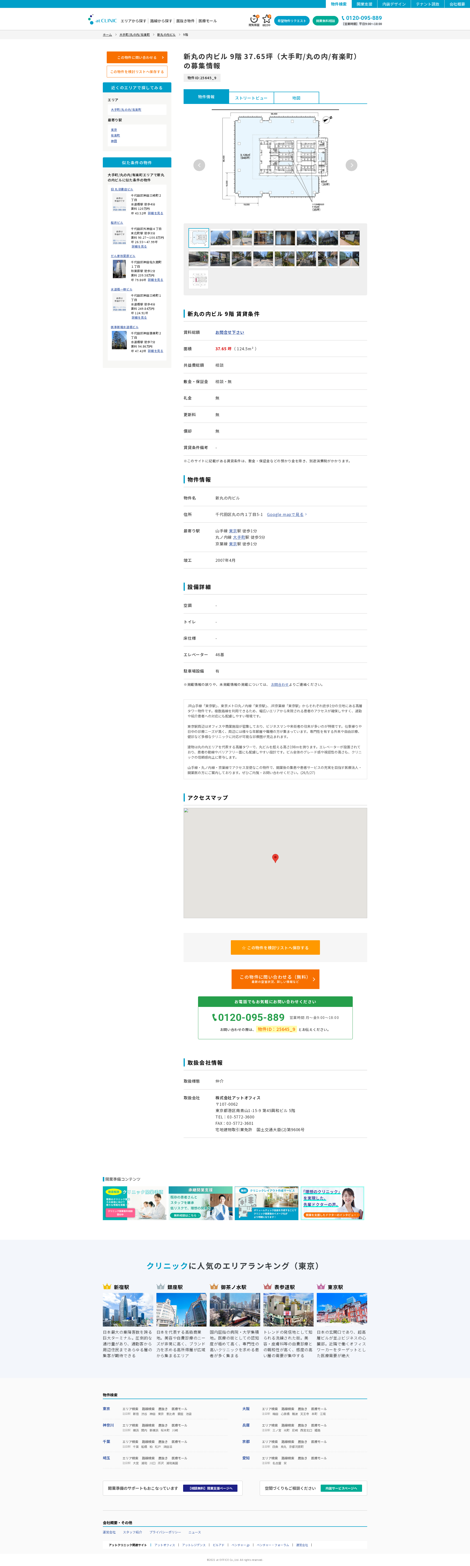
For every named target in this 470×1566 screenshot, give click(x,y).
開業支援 (364, 4)
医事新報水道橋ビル (125, 327)
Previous (199, 165)
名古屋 (276, 1463)
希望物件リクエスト (292, 20)
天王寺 (304, 1413)
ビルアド (218, 1544)
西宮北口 (306, 1430)
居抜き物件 (185, 20)
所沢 (161, 1463)
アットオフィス (164, 1544)
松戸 (158, 1446)
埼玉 (106, 1458)
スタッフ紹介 (132, 1532)
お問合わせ (280, 684)
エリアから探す (133, 20)
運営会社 (109, 1532)
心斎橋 (285, 1413)
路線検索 (148, 1408)
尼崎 (295, 1430)
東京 (114, 129)
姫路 (317, 1430)
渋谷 (144, 1413)
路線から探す (161, 20)
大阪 (246, 1408)
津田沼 (167, 1446)
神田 (114, 140)
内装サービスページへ (341, 1488)
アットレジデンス (194, 1544)
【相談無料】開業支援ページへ (210, 1488)
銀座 (180, 1413)
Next (351, 165)
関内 (144, 1430)
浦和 (144, 1463)
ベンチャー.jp (241, 1544)
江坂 (323, 1413)
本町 (314, 1413)
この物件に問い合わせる (137, 57)
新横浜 (154, 1430)
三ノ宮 (276, 1430)
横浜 (136, 1430)
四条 (275, 1446)
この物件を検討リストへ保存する (137, 71)
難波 (295, 1413)
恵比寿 (170, 1413)
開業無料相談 (325, 20)
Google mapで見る (285, 514)
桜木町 (165, 1430)
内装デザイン (394, 4)
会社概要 (457, 4)
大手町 (239, 537)
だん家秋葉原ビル (123, 255)
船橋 (144, 1446)
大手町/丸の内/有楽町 (126, 109)
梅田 (275, 1413)
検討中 (266, 20)
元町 (287, 1430)
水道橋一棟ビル (121, 289)
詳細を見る (155, 213)
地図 (296, 98)
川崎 (175, 1430)
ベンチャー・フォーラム (273, 1544)
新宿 (136, 1413)
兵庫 (246, 1425)
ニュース (194, 1532)
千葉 (106, 1441)
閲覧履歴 (254, 21)
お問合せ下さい (229, 332)
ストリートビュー (251, 98)
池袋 (189, 1413)
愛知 (246, 1458)
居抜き (163, 1408)
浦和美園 (172, 1463)
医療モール (208, 20)
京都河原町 (296, 1446)
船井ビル (117, 222)
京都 (246, 1441)
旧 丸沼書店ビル (122, 189)
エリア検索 (130, 1408)
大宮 (136, 1463)
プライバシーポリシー (165, 1532)
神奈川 (108, 1425)
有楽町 (115, 135)
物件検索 (339, 4)
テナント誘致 (427, 4)
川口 (152, 1463)
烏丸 (284, 1446)
